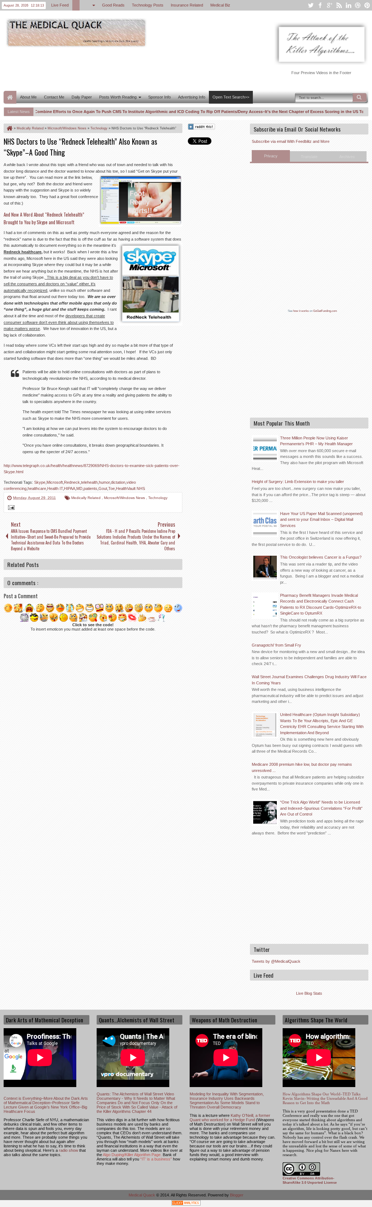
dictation (118, 482)
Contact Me (54, 97)
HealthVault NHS (130, 488)
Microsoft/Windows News (125, 498)
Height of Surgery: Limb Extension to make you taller (298, 481)
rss (339, 5)
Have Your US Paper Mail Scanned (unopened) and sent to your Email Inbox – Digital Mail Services (321, 519)
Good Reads (113, 5)
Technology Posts (147, 5)
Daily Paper (82, 97)
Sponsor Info (159, 97)
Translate (309, 156)
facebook (320, 5)
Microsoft (54, 482)
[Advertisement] (136, 68)
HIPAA (69, 488)
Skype (39, 482)
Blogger (236, 1195)
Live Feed (60, 5)
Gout (102, 488)
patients (90, 488)
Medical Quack (142, 1195)
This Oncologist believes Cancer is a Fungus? (320, 557)
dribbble (358, 5)
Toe (111, 488)
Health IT (55, 488)
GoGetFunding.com (325, 311)
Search (360, 97)
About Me (28, 97)
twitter (310, 5)
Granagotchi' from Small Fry (276, 645)
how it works (301, 311)
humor (104, 482)
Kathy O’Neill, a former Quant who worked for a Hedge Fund (230, 1117)
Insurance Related (187, 5)
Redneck (72, 482)
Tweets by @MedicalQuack (276, 961)
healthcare (37, 488)
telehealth (89, 482)
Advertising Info (191, 97)
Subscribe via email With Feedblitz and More (290, 141)
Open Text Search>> (231, 97)
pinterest (367, 5)
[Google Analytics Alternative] (186, 1204)
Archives (347, 156)
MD (79, 488)
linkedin (348, 5)
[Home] (9, 128)
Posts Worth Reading (118, 97)
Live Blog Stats (309, 993)
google (329, 5)
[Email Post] (10, 508)
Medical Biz (220, 5)
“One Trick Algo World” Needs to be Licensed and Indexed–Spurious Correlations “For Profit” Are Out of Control (321, 808)
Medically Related (86, 498)
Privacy (271, 156)
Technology (157, 498)
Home (10, 97)
